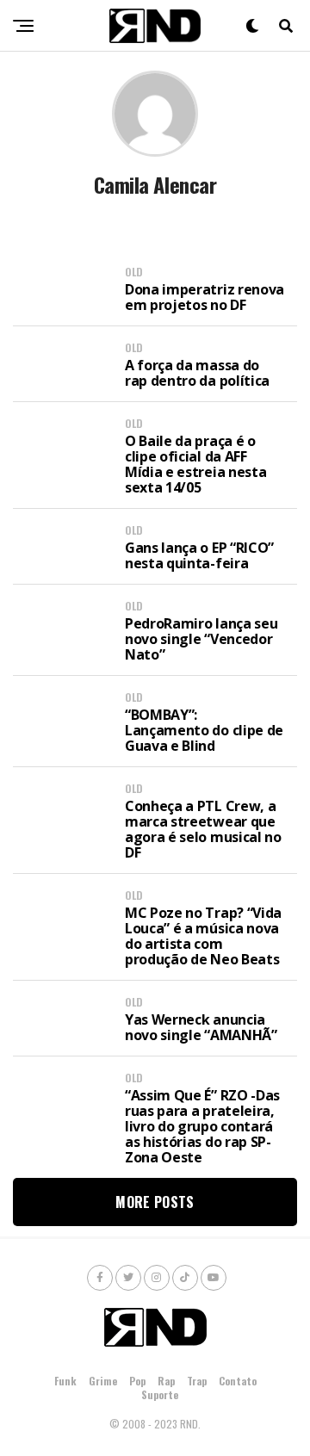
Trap (197, 1380)
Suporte (159, 1394)
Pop (137, 1380)
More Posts (154, 1202)
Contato (238, 1380)
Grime (103, 1380)
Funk (65, 1380)
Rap (166, 1380)
